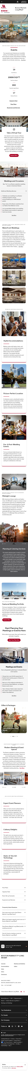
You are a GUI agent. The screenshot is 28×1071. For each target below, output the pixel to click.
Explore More (14, 155)
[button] (18, 2)
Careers (12, 1038)
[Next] (24, 543)
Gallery (15, 966)
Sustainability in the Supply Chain (8, 1043)
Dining (2, 971)
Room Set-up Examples (8, 896)
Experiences (4, 974)
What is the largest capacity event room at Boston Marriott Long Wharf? (13, 920)
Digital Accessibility (17, 1042)
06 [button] (15, 543)
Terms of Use (18, 1038)
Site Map (18, 1043)
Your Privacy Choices (7, 1042)
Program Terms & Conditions (6, 1040)
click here (13, 1068)
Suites (2, 969)
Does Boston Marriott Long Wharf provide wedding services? (13, 927)
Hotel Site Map (4, 1045)
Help (9, 1045)
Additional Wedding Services (8, 191)
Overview (3, 963)
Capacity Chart (13, 101)
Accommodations (5, 966)
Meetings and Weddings (19, 963)
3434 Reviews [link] (7, 12)
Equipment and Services (13, 107)
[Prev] (4, 543)
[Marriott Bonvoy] (23, 2)
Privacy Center (17, 1040)
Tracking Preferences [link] (5, 1038)
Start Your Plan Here (14, 640)
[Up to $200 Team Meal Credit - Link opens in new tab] (14, 720)
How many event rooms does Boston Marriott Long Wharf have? (11, 913)
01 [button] (13, 543)
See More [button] (23, 60)
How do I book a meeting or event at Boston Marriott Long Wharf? (11, 934)
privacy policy (20, 1066)
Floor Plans (13, 104)
